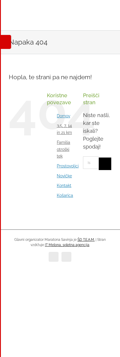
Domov (63, 116)
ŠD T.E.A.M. (86, 240)
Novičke (64, 176)
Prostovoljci (68, 166)
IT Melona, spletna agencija (67, 245)
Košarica (65, 195)
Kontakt (64, 185)
